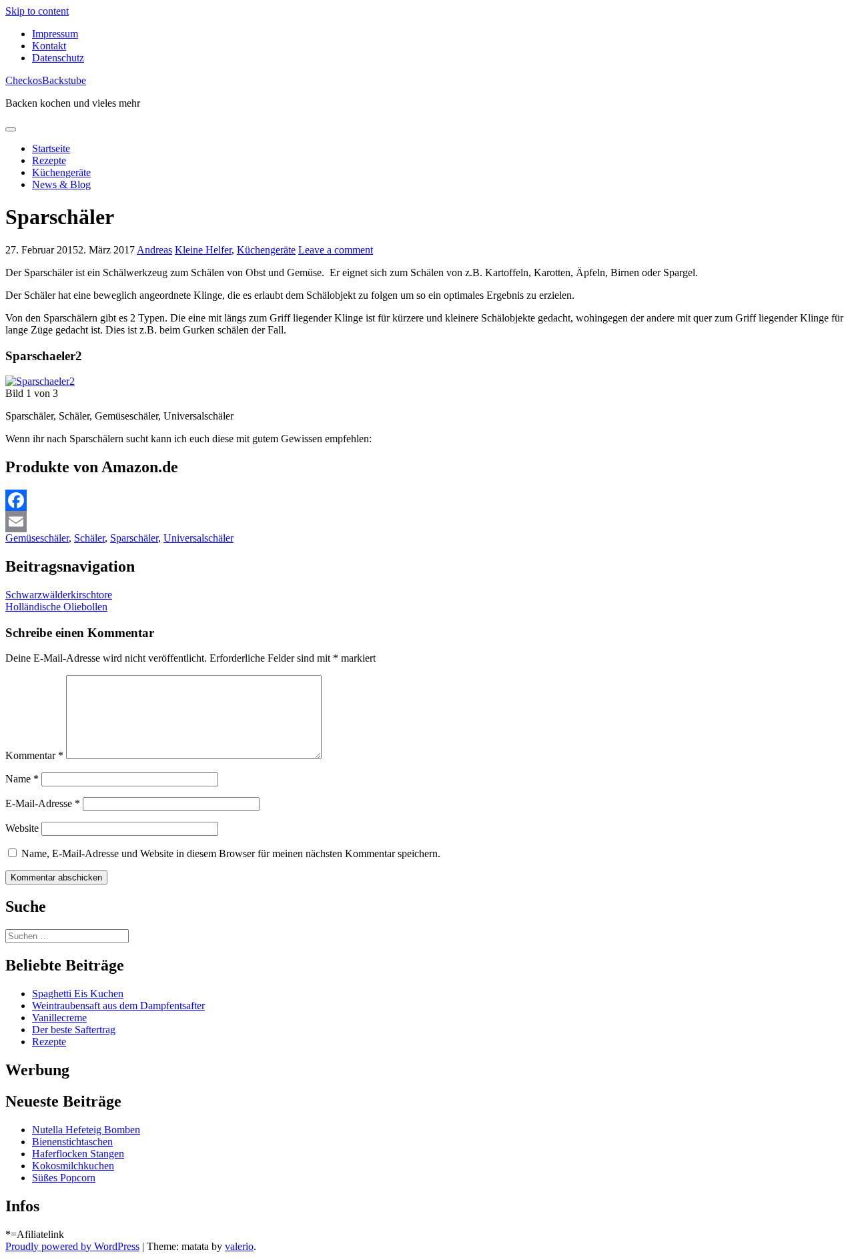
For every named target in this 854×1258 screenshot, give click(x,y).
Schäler (89, 538)
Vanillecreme (59, 1017)
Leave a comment (335, 249)
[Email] (427, 521)
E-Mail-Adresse (42, 803)
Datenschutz (58, 57)
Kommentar (34, 755)
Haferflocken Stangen (78, 1153)
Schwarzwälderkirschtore (58, 594)
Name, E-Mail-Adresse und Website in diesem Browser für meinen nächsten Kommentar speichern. (230, 853)
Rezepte (49, 160)
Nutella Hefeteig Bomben (86, 1129)
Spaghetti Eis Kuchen (77, 993)
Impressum (55, 33)
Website (22, 828)
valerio (239, 1246)
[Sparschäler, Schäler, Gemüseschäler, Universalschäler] (40, 381)
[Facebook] (427, 500)
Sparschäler (134, 538)
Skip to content (37, 11)
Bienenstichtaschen (72, 1141)
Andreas (154, 249)
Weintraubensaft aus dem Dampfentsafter (118, 1005)
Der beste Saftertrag (73, 1029)
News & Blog (61, 184)
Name (22, 778)
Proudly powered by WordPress (72, 1246)
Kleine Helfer (203, 249)
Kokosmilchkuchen (73, 1165)
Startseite (51, 148)
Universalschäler (198, 538)
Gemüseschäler (37, 538)
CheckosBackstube (45, 80)
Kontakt (49, 45)
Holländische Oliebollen (56, 606)
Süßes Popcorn (63, 1177)
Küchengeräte (61, 172)
